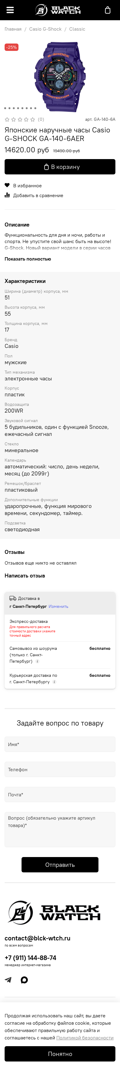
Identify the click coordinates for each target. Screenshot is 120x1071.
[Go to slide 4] (18, 108)
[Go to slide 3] (14, 108)
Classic (77, 29)
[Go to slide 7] (31, 108)
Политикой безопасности (85, 1038)
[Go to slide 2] (9, 108)
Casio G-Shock (45, 29)
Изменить (58, 606)
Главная (13, 29)
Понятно (60, 1054)
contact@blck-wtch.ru (37, 938)
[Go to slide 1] (5, 108)
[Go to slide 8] (35, 108)
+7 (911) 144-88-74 (30, 958)
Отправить (60, 864)
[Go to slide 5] (22, 108)
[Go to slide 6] (27, 108)
